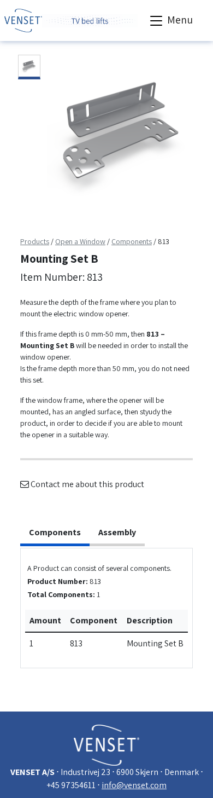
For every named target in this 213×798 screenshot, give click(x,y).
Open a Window (80, 241)
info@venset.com (134, 785)
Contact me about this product (86, 484)
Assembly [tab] (117, 532)
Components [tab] (55, 532)
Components (131, 241)
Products (34, 241)
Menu (179, 20)
